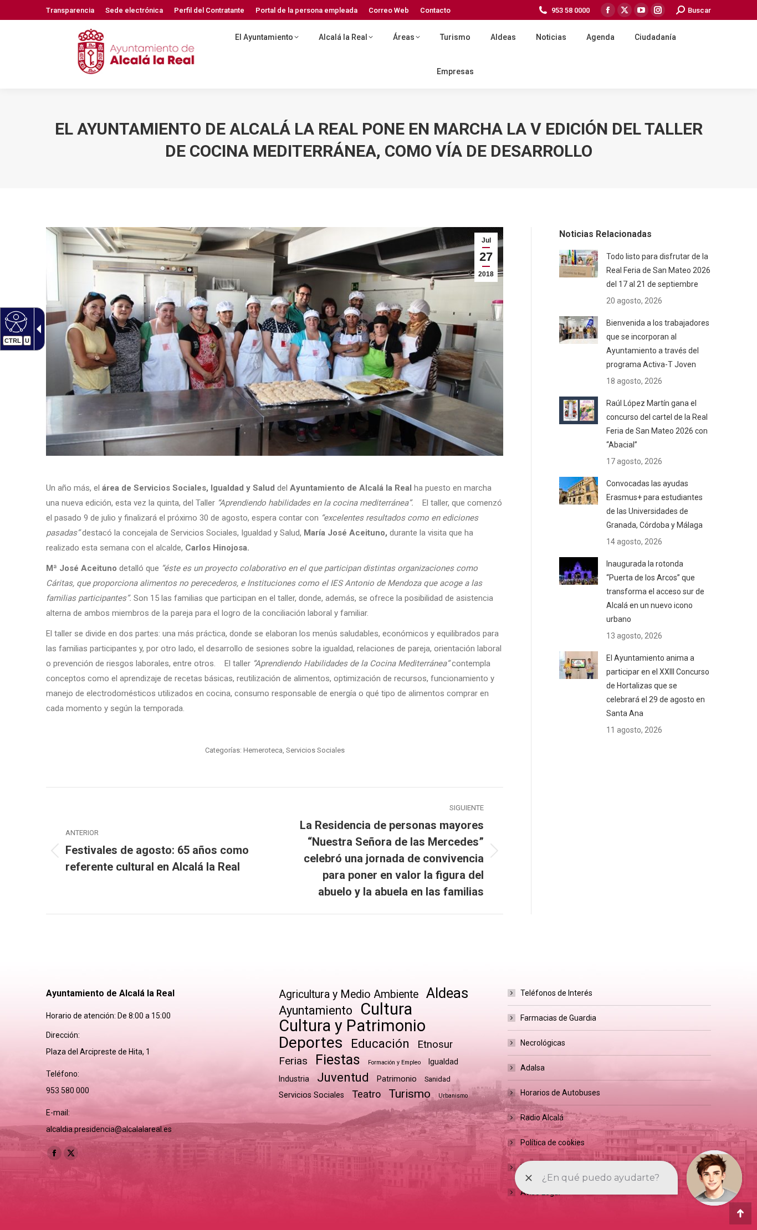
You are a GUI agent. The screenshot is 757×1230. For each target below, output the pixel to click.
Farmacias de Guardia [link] (558, 1017)
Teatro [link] (366, 1094)
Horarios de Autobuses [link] (560, 1092)
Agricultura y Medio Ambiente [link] (348, 994)
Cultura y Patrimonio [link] (352, 1026)
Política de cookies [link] (552, 1142)
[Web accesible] (15, 321)
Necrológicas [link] (542, 1042)
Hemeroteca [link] (263, 750)
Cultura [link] (386, 1009)
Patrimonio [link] (397, 1078)
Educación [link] (380, 1044)
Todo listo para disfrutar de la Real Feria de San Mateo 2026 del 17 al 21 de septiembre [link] (658, 270)
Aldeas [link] (447, 993)
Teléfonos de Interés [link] (556, 993)
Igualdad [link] (443, 1061)
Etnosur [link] (435, 1044)
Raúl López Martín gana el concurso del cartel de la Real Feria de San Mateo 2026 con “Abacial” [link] (657, 424)
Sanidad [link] (437, 1079)
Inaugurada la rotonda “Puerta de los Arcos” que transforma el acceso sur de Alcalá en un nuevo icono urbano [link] (655, 591)
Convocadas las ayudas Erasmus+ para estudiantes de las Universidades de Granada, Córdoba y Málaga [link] (654, 504)
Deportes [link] (311, 1042)
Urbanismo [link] (453, 1095)
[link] (70, 10)
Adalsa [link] (532, 1067)
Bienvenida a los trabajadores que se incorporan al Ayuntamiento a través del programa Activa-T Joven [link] (657, 343)
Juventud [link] (343, 1077)
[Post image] (578, 263)
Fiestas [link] (337, 1060)
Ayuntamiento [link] (315, 1010)
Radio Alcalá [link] (542, 1117)
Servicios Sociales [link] (315, 750)
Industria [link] (294, 1078)
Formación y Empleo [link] (394, 1062)
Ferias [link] (293, 1060)
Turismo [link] (409, 1093)
